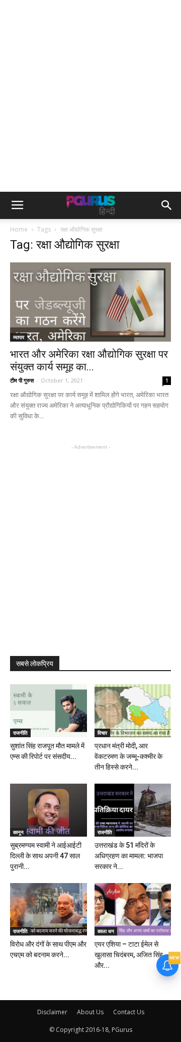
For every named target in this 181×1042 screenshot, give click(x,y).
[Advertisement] (90, 96)
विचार (102, 732)
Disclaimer (52, 1012)
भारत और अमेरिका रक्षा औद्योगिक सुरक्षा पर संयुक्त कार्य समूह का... (89, 360)
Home (19, 229)
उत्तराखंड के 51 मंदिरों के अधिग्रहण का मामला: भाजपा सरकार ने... (129, 855)
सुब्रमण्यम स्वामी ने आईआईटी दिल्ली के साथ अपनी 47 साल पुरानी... (45, 855)
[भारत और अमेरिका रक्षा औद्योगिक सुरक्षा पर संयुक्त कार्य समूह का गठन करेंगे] (90, 302)
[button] (167, 205)
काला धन (106, 931)
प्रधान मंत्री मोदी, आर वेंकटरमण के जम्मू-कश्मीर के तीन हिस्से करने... (128, 756)
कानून (18, 832)
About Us (90, 1012)
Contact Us (128, 1012)
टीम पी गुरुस (22, 380)
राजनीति (20, 732)
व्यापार (18, 337)
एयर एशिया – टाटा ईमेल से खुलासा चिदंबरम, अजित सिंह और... (129, 954)
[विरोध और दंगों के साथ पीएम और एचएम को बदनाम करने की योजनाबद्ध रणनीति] (48, 909)
